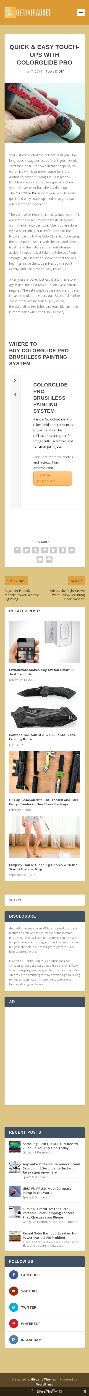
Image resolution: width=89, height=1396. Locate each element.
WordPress (44, 1384)
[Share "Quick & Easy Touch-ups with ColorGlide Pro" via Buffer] (62, 550)
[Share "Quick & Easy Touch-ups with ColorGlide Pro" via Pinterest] (44, 550)
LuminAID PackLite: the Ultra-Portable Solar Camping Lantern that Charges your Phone (48, 1213)
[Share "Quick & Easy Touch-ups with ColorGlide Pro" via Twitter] (26, 550)
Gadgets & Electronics (37, 1152)
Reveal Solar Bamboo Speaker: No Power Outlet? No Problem (50, 1235)
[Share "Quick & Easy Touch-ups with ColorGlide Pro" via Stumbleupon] (71, 550)
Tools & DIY (55, 71)
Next (15, 380)
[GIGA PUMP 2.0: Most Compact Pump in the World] (15, 1191)
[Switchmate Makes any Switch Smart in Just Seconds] (44, 642)
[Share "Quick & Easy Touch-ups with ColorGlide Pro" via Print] (49, 559)
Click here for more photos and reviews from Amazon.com (53, 462)
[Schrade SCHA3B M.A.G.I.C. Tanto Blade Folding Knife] (44, 707)
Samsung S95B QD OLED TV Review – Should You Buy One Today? (50, 1146)
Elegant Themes (43, 1379)
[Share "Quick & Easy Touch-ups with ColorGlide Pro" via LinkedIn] (53, 550)
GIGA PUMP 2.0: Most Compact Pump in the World (47, 1190)
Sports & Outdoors (35, 1177)
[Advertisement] (44, 1056)
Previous (15, 394)
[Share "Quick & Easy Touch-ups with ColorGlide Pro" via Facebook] (17, 550)
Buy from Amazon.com (46, 478)
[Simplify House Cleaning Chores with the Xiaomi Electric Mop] (44, 837)
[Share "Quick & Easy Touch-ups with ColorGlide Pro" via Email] (39, 559)
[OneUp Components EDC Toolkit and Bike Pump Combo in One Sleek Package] (44, 772)
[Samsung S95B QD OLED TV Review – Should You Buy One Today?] (15, 1147)
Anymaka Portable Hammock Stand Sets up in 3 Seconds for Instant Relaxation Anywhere (51, 1168)
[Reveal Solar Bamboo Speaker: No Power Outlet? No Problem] (15, 1236)
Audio (27, 1242)
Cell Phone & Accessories (48, 1242)
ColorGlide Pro (26, 193)
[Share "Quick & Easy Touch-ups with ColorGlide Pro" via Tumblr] (35, 550)
